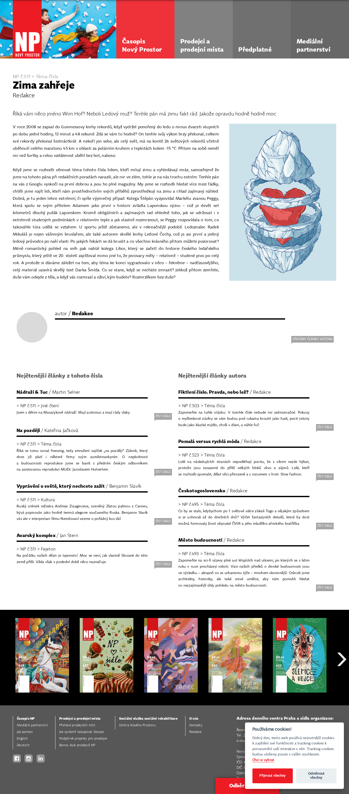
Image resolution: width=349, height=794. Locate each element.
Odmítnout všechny (316, 775)
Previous (7, 677)
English (22, 738)
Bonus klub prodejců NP (77, 745)
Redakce (195, 732)
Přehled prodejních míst (77, 725)
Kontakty (195, 725)
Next (341, 677)
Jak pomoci (25, 732)
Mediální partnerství (32, 725)
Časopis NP (26, 718)
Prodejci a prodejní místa (79, 718)
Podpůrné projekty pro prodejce (83, 738)
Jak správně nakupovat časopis (81, 732)
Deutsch (23, 745)
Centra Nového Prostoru (137, 725)
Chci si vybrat (263, 760)
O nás (193, 718)
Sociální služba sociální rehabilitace (148, 718)
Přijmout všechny (272, 775)
